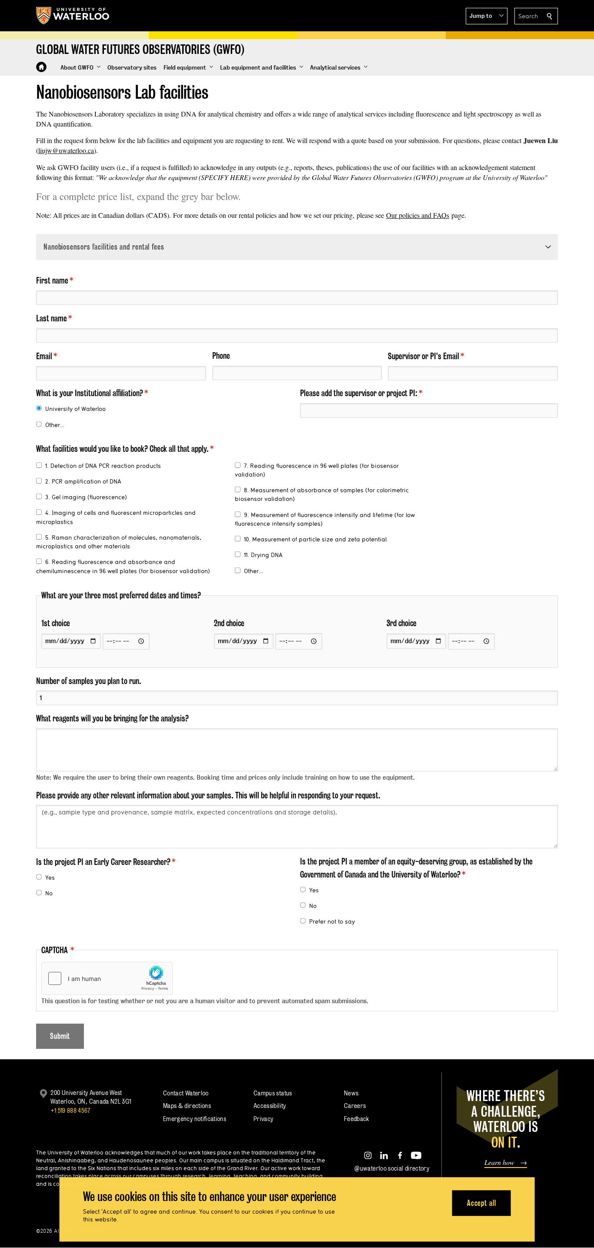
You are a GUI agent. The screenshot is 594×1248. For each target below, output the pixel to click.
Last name (51, 318)
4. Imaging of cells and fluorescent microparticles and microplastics (116, 517)
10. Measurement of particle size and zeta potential (315, 539)
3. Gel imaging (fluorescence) (86, 497)
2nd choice (229, 623)
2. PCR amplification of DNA (83, 481)
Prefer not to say (332, 921)
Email (44, 356)
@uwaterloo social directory (391, 1168)
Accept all (481, 1203)
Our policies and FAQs (417, 215)
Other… (54, 424)
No (49, 893)
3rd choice (402, 623)
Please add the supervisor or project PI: (358, 393)
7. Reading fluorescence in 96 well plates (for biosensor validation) (317, 470)
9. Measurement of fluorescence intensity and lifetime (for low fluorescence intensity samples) (325, 519)
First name (52, 280)
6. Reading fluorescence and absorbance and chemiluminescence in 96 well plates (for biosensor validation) (123, 566)
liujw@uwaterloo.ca (66, 150)
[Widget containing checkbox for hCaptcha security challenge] (107, 978)
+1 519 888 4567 (70, 1110)
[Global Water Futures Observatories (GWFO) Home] (41, 67)
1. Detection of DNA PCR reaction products (103, 465)
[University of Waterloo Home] (73, 15)
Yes (50, 877)
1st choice (55, 623)
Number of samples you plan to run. (88, 681)
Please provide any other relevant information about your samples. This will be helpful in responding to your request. (208, 795)
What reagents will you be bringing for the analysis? (112, 718)
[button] (486, 16)
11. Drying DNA (263, 554)
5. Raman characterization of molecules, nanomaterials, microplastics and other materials (118, 542)
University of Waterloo (75, 408)
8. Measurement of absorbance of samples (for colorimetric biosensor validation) (322, 494)
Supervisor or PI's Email (423, 356)
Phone (221, 355)
